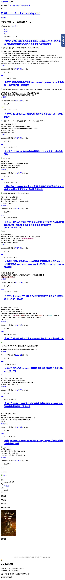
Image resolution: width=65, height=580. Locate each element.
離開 (10, 577)
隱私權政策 (42, 557)
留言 (21, 69)
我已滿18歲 (4, 577)
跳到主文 (3, 18)
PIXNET (20, 557)
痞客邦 (17, 69)
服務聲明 (48, 557)
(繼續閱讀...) (4, 65)
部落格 (6, 31)
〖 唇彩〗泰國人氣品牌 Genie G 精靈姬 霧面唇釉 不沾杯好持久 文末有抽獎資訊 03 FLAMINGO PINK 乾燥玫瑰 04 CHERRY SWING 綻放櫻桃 (34, 264)
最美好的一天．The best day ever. (20, 13)
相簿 (5, 29)
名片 (5, 33)
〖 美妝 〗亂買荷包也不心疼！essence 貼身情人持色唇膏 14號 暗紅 (34, 339)
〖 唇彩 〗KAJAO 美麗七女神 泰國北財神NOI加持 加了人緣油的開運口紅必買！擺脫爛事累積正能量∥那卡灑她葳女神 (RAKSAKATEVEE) (34, 225)
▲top (2, 75)
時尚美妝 (14, 26)
